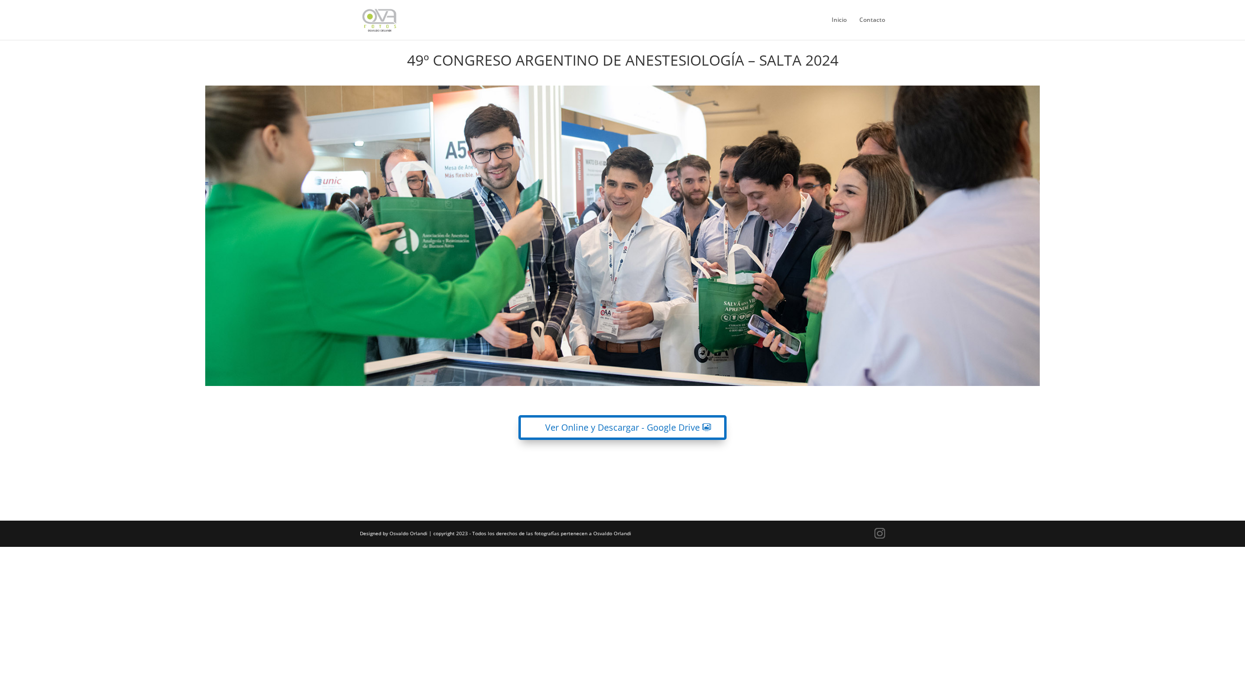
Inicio (839, 20)
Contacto (872, 20)
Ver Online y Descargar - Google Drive (622, 427)
